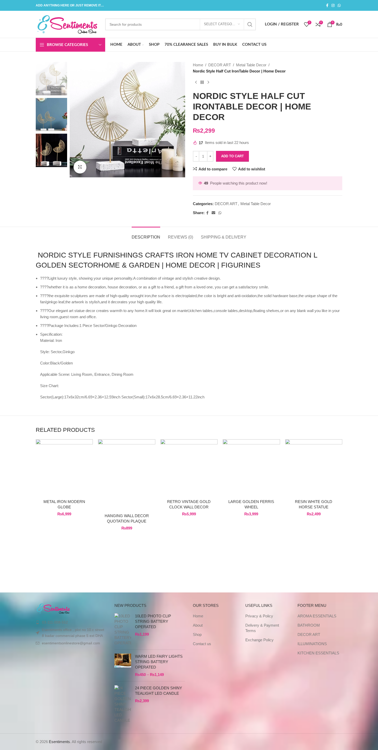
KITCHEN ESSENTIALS (318, 653)
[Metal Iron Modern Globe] (64, 467)
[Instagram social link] (333, 5)
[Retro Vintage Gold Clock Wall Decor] (189, 467)
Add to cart (232, 156)
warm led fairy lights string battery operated (159, 661)
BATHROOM (309, 625)
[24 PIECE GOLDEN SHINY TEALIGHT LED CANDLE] (122, 704)
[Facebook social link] (327, 5)
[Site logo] (68, 24)
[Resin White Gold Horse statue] (313, 467)
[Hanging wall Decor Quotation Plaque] (126, 475)
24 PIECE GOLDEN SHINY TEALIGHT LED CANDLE (158, 691)
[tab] (146, 234)
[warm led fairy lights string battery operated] (122, 665)
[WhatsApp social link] (339, 5)
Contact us (202, 644)
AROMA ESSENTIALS (317, 616)
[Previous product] (196, 82)
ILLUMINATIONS (312, 644)
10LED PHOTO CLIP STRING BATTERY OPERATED (153, 621)
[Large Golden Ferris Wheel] (251, 467)
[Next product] (208, 82)
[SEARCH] (250, 24)
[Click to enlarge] (80, 167)
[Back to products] (202, 82)
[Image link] (53, 608)
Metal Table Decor (251, 65)
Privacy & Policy (259, 616)
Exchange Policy (259, 640)
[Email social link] (213, 212)
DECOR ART (219, 65)
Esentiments (59, 741)
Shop (197, 634)
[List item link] (71, 622)
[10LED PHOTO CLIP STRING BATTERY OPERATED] (122, 629)
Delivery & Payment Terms (262, 628)
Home (198, 65)
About (198, 625)
